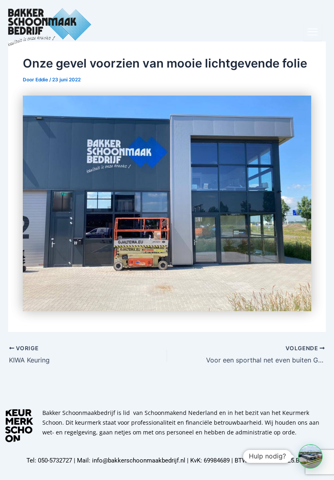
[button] (310, 456)
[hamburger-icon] (312, 32)
